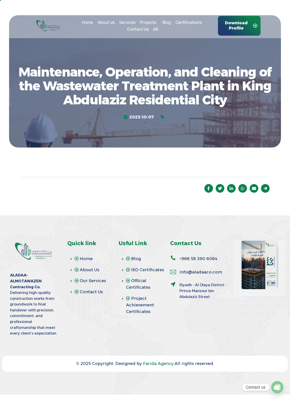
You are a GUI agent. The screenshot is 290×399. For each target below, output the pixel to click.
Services (127, 22)
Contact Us (138, 29)
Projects (148, 22)
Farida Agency (158, 363)
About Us (106, 22)
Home (87, 22)
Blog (166, 22)
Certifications (188, 22)
